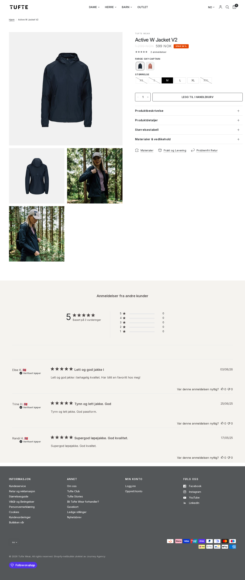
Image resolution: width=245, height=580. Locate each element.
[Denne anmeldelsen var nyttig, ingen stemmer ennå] (222, 389)
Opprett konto (133, 491)
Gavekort (72, 507)
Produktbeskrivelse (149, 110)
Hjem (12, 19)
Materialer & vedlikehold (153, 139)
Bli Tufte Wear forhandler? (83, 501)
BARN (125, 7)
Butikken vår (16, 522)
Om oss (72, 486)
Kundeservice (17, 486)
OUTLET (142, 7)
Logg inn (130, 486)
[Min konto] (220, 7)
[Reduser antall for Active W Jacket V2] (138, 97)
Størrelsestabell (147, 129)
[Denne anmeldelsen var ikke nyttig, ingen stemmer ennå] (229, 389)
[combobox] (227, 7)
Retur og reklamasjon (22, 491)
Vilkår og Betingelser (21, 501)
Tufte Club (73, 491)
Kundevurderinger (20, 517)
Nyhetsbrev (74, 517)
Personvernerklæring (22, 507)
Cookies (14, 512)
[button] (140, 66)
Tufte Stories (75, 496)
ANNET (72, 479)
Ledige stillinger (76, 512)
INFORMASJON (20, 479)
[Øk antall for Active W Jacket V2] (147, 97)
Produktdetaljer (146, 120)
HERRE (109, 7)
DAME (93, 7)
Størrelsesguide (18, 496)
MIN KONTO (134, 479)
